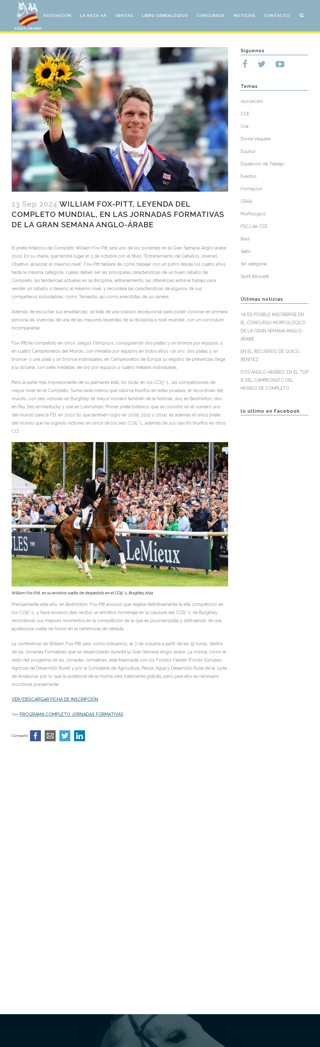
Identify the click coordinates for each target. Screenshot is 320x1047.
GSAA (246, 201)
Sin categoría (254, 263)
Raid (245, 238)
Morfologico (253, 213)
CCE (245, 113)
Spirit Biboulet (255, 276)
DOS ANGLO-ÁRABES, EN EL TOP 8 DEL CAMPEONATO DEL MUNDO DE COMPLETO (274, 380)
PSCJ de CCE (254, 226)
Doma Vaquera (256, 138)
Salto (246, 251)
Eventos (249, 176)
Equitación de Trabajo (262, 163)
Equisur (248, 151)
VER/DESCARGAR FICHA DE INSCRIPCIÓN (55, 699)
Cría (244, 126)
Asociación (252, 101)
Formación (251, 188)
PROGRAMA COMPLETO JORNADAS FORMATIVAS (71, 714)
